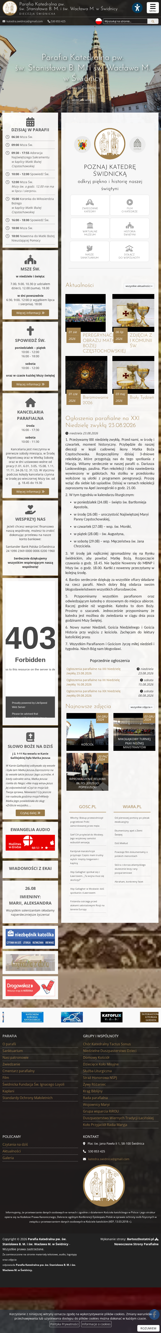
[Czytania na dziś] (30, 962)
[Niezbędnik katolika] (30, 937)
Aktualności (79, 285)
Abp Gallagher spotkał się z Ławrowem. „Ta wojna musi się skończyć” (87, 875)
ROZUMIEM (148, 1328)
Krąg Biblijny (93, 1091)
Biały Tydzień (142, 397)
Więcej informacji (29, 313)
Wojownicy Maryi (96, 1104)
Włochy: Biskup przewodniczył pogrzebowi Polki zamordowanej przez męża (86, 821)
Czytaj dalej (28, 813)
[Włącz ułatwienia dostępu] (137, 8)
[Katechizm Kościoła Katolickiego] (21, 1017)
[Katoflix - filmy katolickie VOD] (100, 1017)
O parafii (9, 1044)
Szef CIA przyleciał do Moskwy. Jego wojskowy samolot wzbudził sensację (87, 838)
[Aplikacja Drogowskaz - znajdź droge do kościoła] (30, 987)
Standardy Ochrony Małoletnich (28, 1097)
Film (6, 1077)
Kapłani (8, 1091)
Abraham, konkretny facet (129, 881)
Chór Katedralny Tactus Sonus (107, 1044)
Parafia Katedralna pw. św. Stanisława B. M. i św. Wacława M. (68, 9)
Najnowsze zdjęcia (88, 706)
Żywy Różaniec (94, 1084)
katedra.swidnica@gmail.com (24, 21)
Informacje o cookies (96, 1324)
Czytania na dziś (15, 1144)
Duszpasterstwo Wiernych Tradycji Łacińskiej (118, 1118)
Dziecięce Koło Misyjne (101, 1064)
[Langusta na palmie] (61, 1017)
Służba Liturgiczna (97, 1071)
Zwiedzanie (11, 1064)
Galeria (8, 1158)
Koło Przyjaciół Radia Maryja (105, 1124)
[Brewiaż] (140, 1017)
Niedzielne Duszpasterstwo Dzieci (109, 1050)
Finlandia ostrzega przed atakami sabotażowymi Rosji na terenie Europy (87, 905)
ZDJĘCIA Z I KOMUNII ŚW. (141, 340)
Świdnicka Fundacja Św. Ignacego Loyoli (33, 1084)
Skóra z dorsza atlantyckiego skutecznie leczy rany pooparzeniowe (130, 868)
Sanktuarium (13, 1050)
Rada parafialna (95, 1097)
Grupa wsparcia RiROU (101, 1111)
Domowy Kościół (96, 1057)
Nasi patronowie (16, 1057)
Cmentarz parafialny (19, 1071)
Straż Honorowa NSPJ (100, 1077)
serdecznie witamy (82, 100)
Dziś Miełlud (121, 843)
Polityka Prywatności (64, 1324)
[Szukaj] (152, 21)
